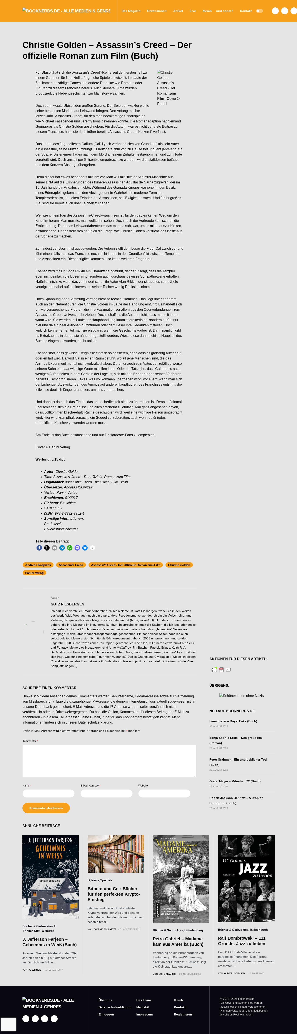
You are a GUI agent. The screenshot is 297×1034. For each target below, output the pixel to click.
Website (143, 785)
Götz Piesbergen (67, 604)
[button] (259, 10)
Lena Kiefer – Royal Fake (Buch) (233, 721)
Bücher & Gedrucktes (37, 926)
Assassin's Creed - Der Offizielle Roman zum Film (125, 565)
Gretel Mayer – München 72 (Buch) (235, 781)
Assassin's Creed (71, 565)
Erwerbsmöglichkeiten (61, 529)
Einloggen (106, 1014)
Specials (106, 880)
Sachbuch (260, 929)
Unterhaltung (193, 930)
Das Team (143, 1000)
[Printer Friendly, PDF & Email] (221, 669)
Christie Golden (179, 565)
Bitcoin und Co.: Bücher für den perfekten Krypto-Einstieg (114, 894)
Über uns (105, 1000)
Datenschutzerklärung (95, 722)
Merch (178, 1000)
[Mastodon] (44, 1018)
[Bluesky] (54, 1018)
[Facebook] (275, 11)
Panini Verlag (34, 573)
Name (26, 785)
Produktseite (53, 524)
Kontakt (180, 1007)
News (95, 880)
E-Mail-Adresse (90, 785)
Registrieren (183, 1014)
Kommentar (30, 741)
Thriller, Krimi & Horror (38, 930)
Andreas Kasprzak (38, 565)
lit (55, 926)
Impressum (144, 1014)
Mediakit (142, 1007)
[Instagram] (284, 11)
